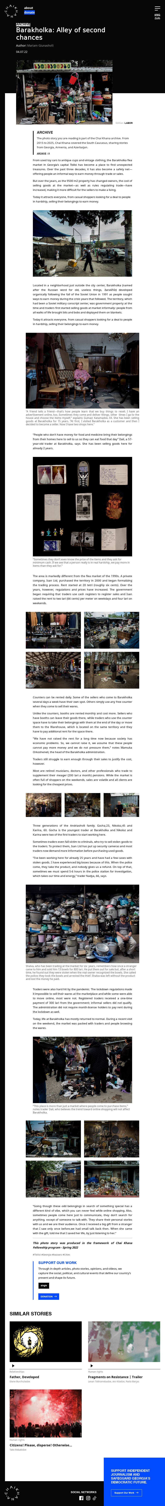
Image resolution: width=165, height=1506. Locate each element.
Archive (41, 154)
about (28, 8)
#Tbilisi (37, 1254)
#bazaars (57, 1254)
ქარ (157, 18)
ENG (157, 15)
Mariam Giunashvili (40, 45)
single (44, 1286)
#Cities (66, 1254)
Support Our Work (124, 1493)
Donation (47, 1297)
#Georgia (46, 1254)
